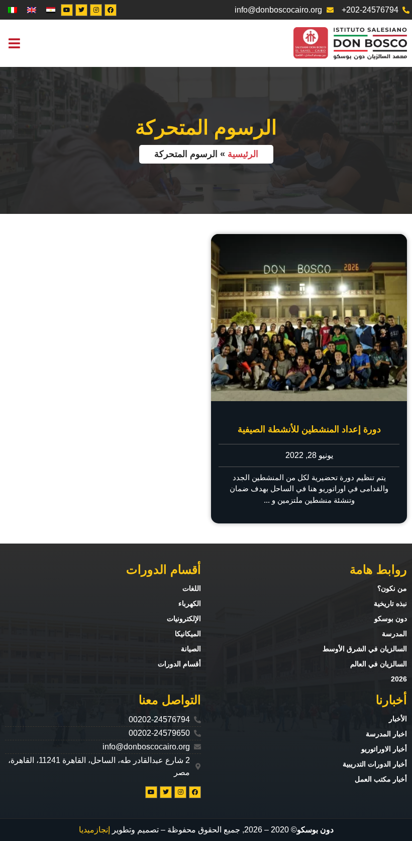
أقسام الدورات (179, 664)
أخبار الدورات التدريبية (375, 764)
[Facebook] (111, 10)
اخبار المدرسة (386, 734)
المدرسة (394, 634)
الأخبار (398, 719)
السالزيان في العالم (378, 664)
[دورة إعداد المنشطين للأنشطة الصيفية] (309, 317)
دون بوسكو (390, 619)
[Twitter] (81, 10)
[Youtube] (67, 10)
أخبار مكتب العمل (381, 779)
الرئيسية (243, 154)
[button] (14, 43)
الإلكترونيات (184, 619)
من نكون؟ (392, 588)
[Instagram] (96, 10)
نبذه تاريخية (390, 603)
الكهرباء (189, 603)
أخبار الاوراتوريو (384, 749)
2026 (399, 679)
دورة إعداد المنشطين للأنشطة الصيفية (309, 429)
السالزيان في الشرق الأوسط (365, 649)
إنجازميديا (94, 829)
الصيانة (191, 649)
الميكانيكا (188, 634)
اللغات (191, 588)
